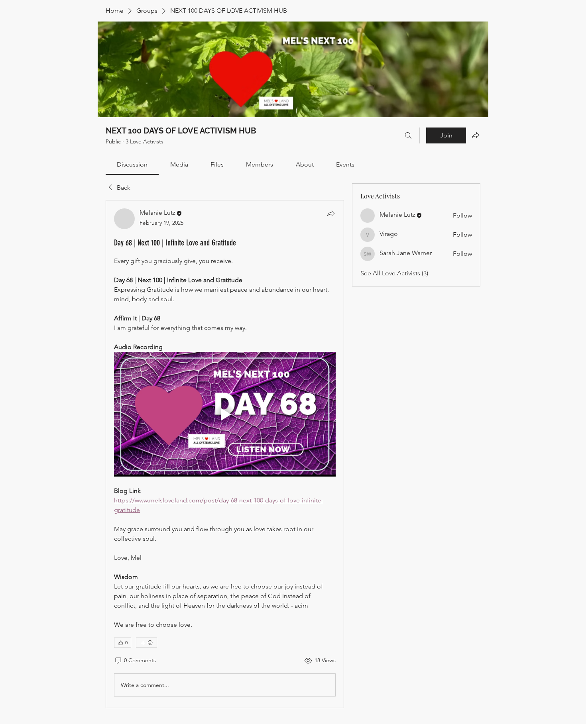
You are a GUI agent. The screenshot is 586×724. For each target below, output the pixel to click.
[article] (225, 454)
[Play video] (225, 414)
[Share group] (475, 135)
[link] (132, 164)
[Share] (331, 213)
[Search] (408, 135)
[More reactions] (146, 643)
